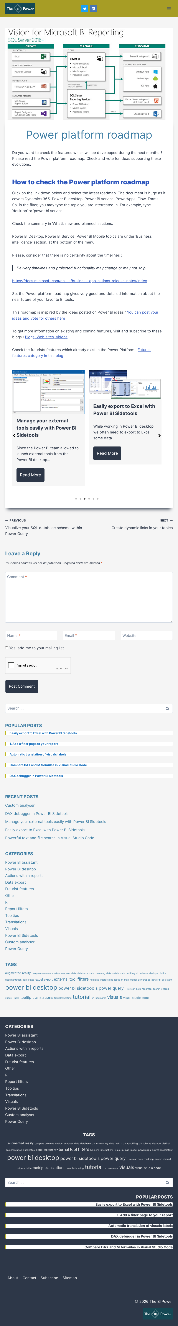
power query (111, 988)
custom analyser (61, 973)
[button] (14, 436)
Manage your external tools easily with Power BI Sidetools (46, 428)
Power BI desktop (20, 869)
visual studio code (136, 997)
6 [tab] (98, 499)
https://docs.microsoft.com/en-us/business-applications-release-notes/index (79, 281)
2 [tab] (80, 499)
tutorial (82, 997)
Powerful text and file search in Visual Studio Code (49, 838)
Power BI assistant (21, 862)
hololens (94, 979)
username (101, 998)
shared (165, 989)
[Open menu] (169, 8)
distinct (163, 973)
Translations (15, 922)
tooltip (25, 997)
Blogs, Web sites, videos (46, 337)
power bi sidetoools (78, 988)
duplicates (28, 979)
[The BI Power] (20, 8)
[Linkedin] (93, 8)
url (93, 998)
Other (10, 895)
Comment (17, 577)
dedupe (153, 973)
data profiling (127, 973)
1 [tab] (76, 499)
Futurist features (19, 889)
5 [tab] (93, 499)
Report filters (16, 909)
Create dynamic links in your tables (142, 524)
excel (39, 979)
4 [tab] (89, 499)
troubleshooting (63, 998)
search (156, 989)
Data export (15, 882)
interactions (106, 979)
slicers (9, 998)
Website (129, 635)
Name (14, 635)
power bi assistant (162, 979)
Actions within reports (24, 875)
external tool (65, 979)
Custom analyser (20, 805)
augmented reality (18, 973)
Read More (30, 474)
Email (71, 635)
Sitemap (70, 1278)
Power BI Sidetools (21, 935)
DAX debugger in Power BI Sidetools (37, 813)
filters (83, 979)
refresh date (134, 989)
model (133, 979)
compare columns (41, 973)
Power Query (16, 949)
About (12, 1278)
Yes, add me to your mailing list (36, 648)
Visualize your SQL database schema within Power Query (43, 527)
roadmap (147, 989)
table (16, 998)
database (82, 973)
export (48, 979)
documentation (13, 979)
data (73, 973)
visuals (114, 997)
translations (42, 997)
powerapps (144, 979)
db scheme (142, 973)
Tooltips (12, 915)
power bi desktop (31, 987)
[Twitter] (84, 8)
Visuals (11, 929)
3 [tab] (84, 499)
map (126, 979)
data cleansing (97, 973)
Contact (29, 1278)
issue (117, 979)
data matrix (112, 973)
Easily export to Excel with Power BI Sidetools (45, 830)
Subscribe (49, 1278)
